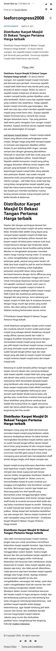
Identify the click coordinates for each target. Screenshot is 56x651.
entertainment (11, 26)
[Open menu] (50, 18)
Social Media (20, 9)
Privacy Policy (10, 646)
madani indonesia (21, 624)
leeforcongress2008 (24, 18)
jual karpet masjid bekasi (16, 135)
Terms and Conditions (32, 646)
